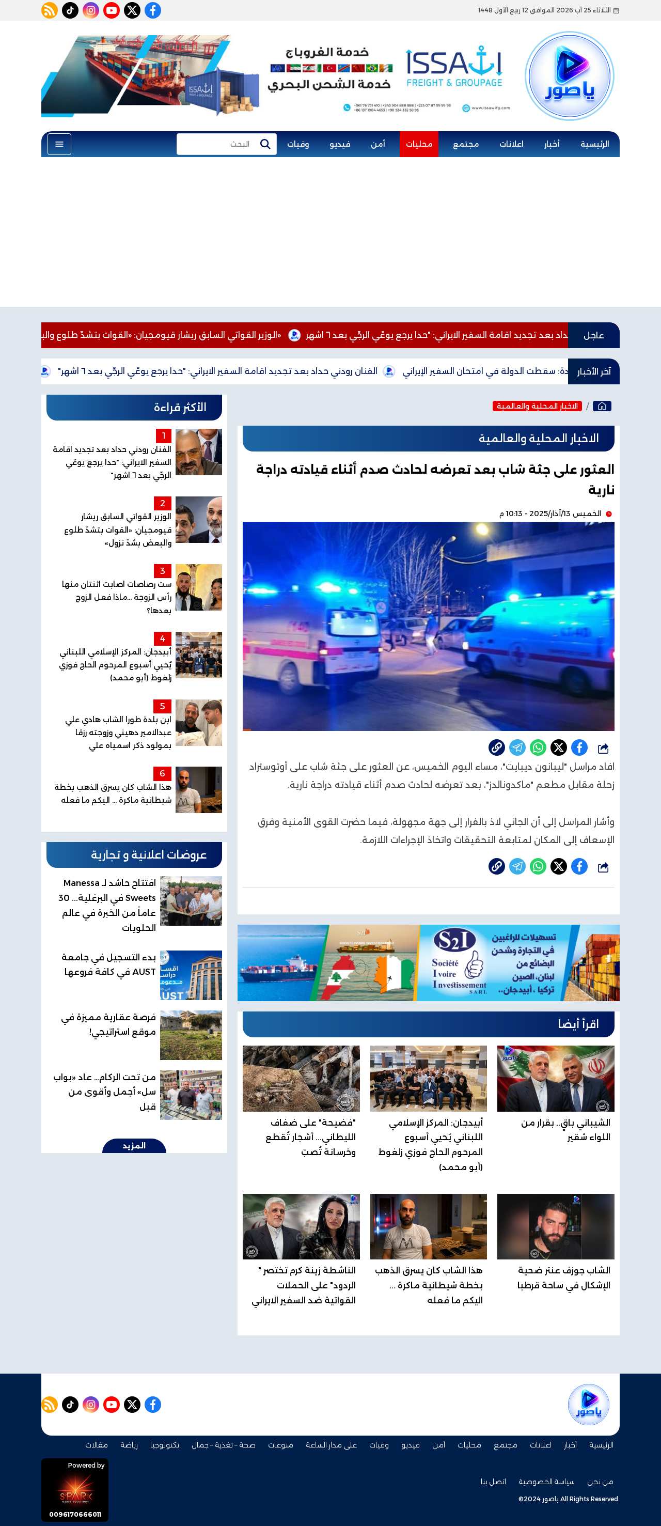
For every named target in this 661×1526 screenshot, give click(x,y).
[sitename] (588, 1404)
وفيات (298, 144)
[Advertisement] (330, 234)
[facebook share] (579, 747)
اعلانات (511, 144)
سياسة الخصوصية (546, 1481)
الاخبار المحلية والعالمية (537, 406)
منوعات (280, 1445)
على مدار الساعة (331, 1445)
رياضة (129, 1445)
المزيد (134, 1145)
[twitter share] (558, 747)
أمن (378, 144)
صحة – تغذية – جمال (224, 1445)
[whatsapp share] (538, 747)
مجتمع (466, 144)
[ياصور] (569, 58)
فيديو (339, 144)
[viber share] (517, 747)
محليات (419, 144)
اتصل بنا (493, 1481)
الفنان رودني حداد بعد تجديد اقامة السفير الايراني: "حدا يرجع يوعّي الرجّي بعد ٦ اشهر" (286, 371)
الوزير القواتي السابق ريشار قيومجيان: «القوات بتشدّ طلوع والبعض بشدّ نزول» (201, 335)
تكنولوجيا (164, 1445)
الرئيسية (594, 144)
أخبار (552, 144)
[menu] (59, 144)
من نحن (600, 1481)
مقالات (96, 1445)
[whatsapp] (497, 747)
